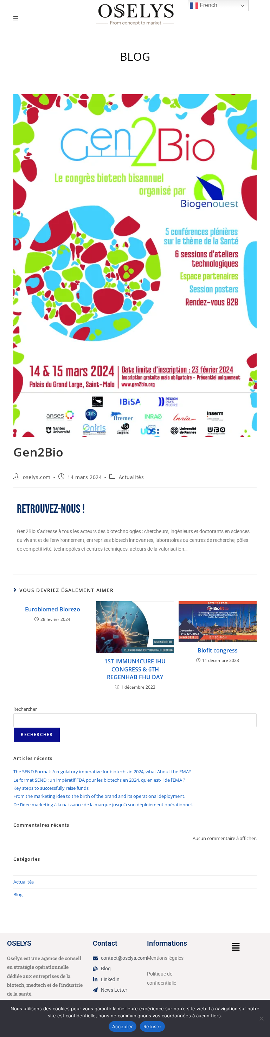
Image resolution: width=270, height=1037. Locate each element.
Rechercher (25, 709)
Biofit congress (218, 650)
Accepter (122, 1026)
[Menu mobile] (16, 18)
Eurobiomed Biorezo (52, 609)
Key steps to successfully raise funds (51, 788)
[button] (236, 947)
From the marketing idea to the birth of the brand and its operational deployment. (99, 796)
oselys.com (37, 477)
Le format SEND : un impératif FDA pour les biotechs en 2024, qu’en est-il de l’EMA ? (99, 780)
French (207, 5)
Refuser (152, 1026)
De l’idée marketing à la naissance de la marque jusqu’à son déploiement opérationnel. (103, 804)
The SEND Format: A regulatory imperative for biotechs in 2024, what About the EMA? (102, 771)
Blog (17, 894)
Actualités (131, 477)
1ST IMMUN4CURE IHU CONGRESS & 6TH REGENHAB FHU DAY (135, 669)
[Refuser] (261, 1018)
